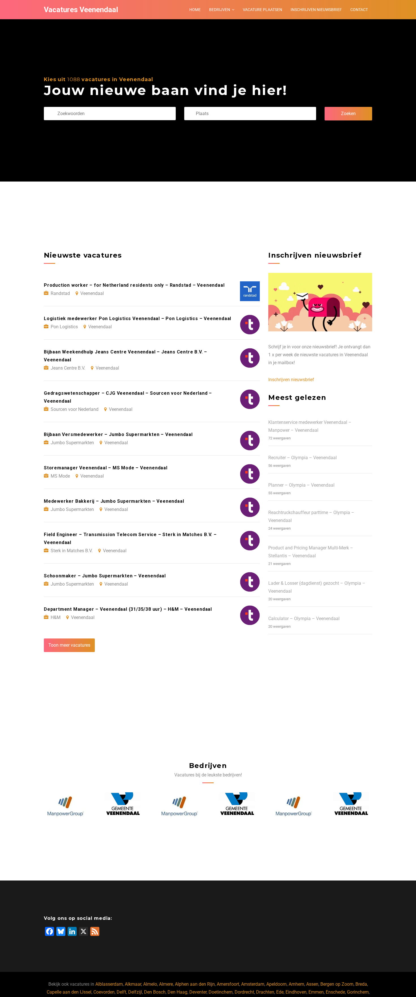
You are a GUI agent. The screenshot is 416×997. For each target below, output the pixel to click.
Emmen (316, 992)
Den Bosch (155, 992)
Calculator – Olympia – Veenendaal (304, 618)
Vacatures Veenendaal (81, 10)
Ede (280, 992)
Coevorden (104, 992)
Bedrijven (219, 9)
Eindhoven (296, 992)
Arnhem (296, 984)
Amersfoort (228, 984)
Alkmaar (133, 984)
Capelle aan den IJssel (69, 992)
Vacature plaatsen (262, 9)
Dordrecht (244, 992)
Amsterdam (252, 984)
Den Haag (177, 992)
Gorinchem (358, 992)
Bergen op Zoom (336, 984)
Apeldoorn (276, 984)
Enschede (335, 992)
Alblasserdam (109, 984)
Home (195, 9)
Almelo (150, 984)
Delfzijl (135, 992)
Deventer (198, 992)
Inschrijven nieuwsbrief (316, 9)
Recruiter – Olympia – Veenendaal (302, 457)
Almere (166, 984)
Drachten (265, 992)
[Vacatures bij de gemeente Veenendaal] (122, 806)
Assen (312, 984)
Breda (361, 984)
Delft (121, 992)
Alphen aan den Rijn (195, 984)
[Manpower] (65, 806)
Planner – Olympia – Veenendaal (301, 485)
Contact (359, 9)
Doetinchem (221, 992)
